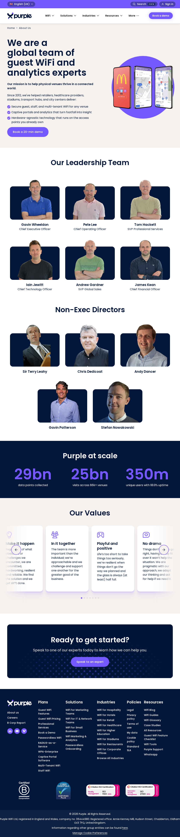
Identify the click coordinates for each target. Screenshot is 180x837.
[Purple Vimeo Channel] (24, 731)
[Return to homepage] (21, 15)
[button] (49, 15)
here (125, 828)
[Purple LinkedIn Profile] (10, 731)
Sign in (169, 4)
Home (11, 28)
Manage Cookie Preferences (90, 833)
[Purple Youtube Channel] (17, 731)
